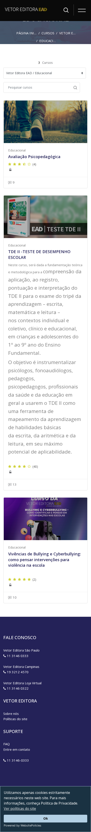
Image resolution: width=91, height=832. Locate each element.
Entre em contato (16, 749)
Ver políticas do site (20, 808)
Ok (45, 818)
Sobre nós (11, 713)
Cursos (48, 33)
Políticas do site (15, 719)
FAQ (6, 744)
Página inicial (28, 33)
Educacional (50, 41)
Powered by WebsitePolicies (22, 825)
